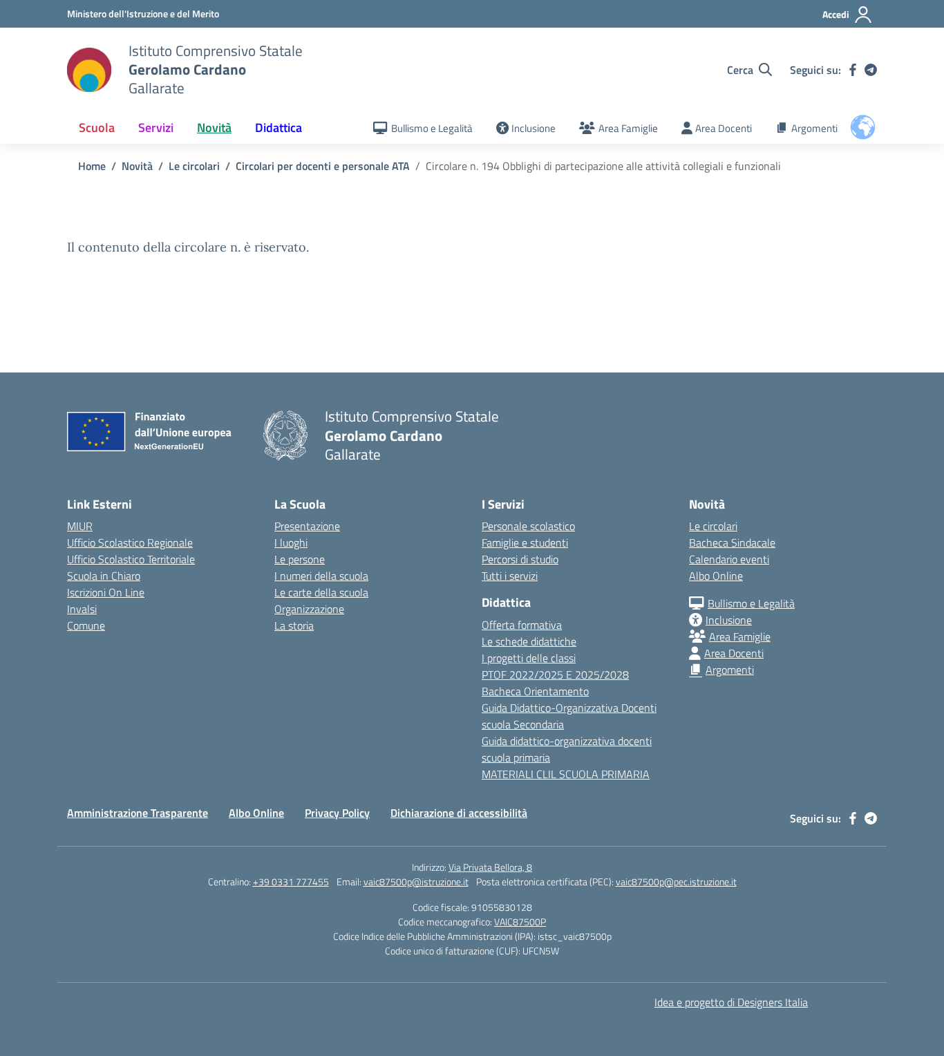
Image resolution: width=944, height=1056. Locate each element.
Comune (86, 625)
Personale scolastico (528, 526)
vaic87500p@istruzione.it (416, 881)
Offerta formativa (522, 624)
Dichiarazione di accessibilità (458, 812)
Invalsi (82, 609)
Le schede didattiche (529, 641)
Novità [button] (214, 127)
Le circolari (713, 526)
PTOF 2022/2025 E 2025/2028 (555, 674)
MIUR (80, 526)
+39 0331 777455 (291, 881)
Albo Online (716, 575)
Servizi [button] (155, 127)
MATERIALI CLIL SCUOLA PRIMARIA (566, 774)
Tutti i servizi (510, 575)
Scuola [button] (97, 127)
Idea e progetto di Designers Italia (731, 1002)
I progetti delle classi (529, 658)
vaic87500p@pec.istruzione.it (676, 881)
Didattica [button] (278, 127)
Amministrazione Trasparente (137, 812)
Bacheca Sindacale (732, 542)
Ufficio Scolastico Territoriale (131, 559)
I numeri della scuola (321, 575)
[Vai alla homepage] (89, 70)
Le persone (299, 559)
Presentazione (307, 526)
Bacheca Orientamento (535, 691)
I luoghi (291, 542)
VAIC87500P (520, 921)
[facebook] (853, 70)
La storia (294, 625)
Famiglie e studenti (525, 542)
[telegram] (871, 70)
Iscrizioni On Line (105, 592)
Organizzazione (309, 609)
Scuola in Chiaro (103, 575)
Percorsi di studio (520, 559)
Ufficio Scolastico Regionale (130, 542)
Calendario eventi (729, 559)
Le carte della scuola (321, 592)
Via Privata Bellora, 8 (490, 867)
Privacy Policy (337, 812)
